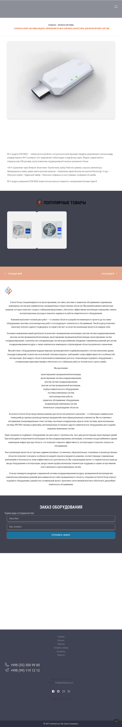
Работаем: (54, 679)
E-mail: (51, 683)
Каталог (61, 640)
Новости (61, 655)
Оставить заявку (61, 648)
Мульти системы (66, 25)
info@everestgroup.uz (64, 682)
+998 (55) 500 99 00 (25, 665)
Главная (52, 25)
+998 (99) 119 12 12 (25, 670)
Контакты (61, 651)
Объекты (61, 644)
